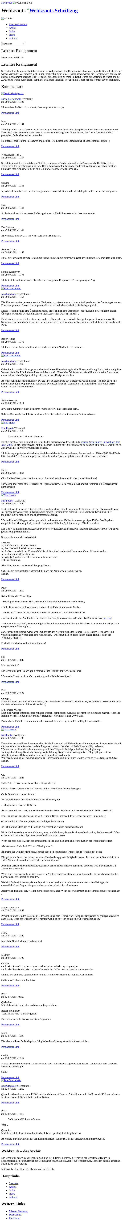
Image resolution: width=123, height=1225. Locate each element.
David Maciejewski (11, 99)
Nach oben (6, 2)
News (12, 34)
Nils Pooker (7, 500)
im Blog (107, 618)
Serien (12, 31)
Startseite (13, 1183)
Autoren (13, 38)
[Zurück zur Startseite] (52, 10)
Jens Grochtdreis (9, 294)
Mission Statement (18, 1211)
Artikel (12, 27)
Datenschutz (15, 1214)
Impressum (14, 1218)
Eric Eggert (7, 428)
